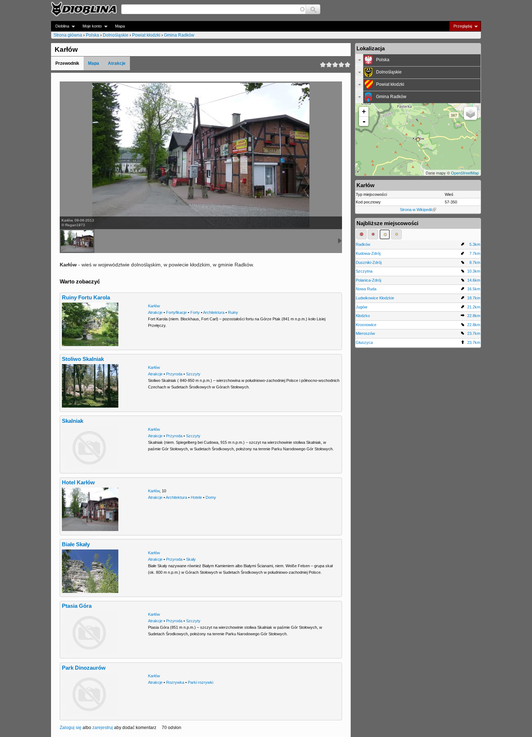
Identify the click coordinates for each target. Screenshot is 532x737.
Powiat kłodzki (146, 35)
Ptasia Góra (77, 606)
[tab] (418, 60)
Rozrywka (175, 682)
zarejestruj (102, 727)
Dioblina (60, 26)
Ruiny (233, 312)
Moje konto (90, 26)
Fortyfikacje (176, 312)
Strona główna (68, 35)
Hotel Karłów (78, 482)
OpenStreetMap (465, 173)
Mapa (120, 26)
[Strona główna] (84, 9)
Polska (92, 35)
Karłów (154, 306)
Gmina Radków (179, 35)
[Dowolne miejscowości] (396, 234)
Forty (195, 312)
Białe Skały (76, 544)
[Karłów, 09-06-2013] (77, 241)
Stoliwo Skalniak (83, 359)
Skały (191, 559)
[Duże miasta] (361, 234)
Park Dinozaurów (84, 668)
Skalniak (72, 421)
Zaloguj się (70, 727)
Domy (211, 497)
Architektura (213, 312)
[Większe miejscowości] (385, 234)
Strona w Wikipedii (416, 209)
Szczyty (193, 374)
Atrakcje (117, 63)
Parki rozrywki (200, 682)
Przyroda (174, 374)
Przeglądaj (460, 26)
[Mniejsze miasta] (373, 234)
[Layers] (470, 113)
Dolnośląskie (115, 35)
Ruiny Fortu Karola (86, 297)
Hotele (196, 497)
